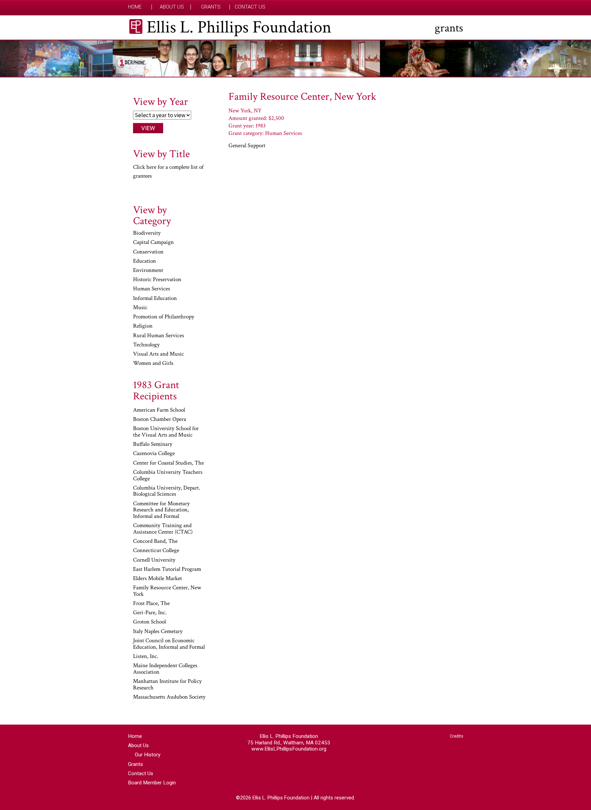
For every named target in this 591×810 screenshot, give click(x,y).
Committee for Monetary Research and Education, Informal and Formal (161, 510)
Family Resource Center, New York (167, 591)
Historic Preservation (157, 279)
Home (135, 7)
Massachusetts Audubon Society (169, 697)
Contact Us (250, 7)
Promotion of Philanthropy (163, 317)
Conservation (148, 252)
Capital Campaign (153, 242)
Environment (148, 270)
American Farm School (159, 410)
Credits (456, 736)
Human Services (151, 289)
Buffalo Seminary (152, 444)
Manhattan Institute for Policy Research (167, 684)
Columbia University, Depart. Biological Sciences (166, 491)
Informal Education (155, 298)
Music (140, 307)
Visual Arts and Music (158, 354)
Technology (146, 345)
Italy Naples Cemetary (158, 631)
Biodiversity (147, 233)
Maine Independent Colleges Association (165, 669)
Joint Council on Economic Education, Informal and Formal (169, 644)
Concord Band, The (155, 541)
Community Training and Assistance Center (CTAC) (163, 529)
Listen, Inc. (145, 656)
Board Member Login (152, 783)
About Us (172, 7)
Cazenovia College (154, 453)
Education (144, 261)
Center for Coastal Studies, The (168, 463)
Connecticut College (156, 550)
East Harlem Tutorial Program (167, 569)
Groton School (149, 622)
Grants (211, 7)
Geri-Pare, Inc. (150, 612)
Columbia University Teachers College (167, 475)
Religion (143, 326)
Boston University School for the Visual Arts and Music (166, 432)
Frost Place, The (151, 603)
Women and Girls (153, 363)
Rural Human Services (158, 335)
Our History (147, 755)
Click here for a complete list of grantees (168, 171)
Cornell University (154, 560)
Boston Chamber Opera (159, 419)
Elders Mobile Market (157, 578)
